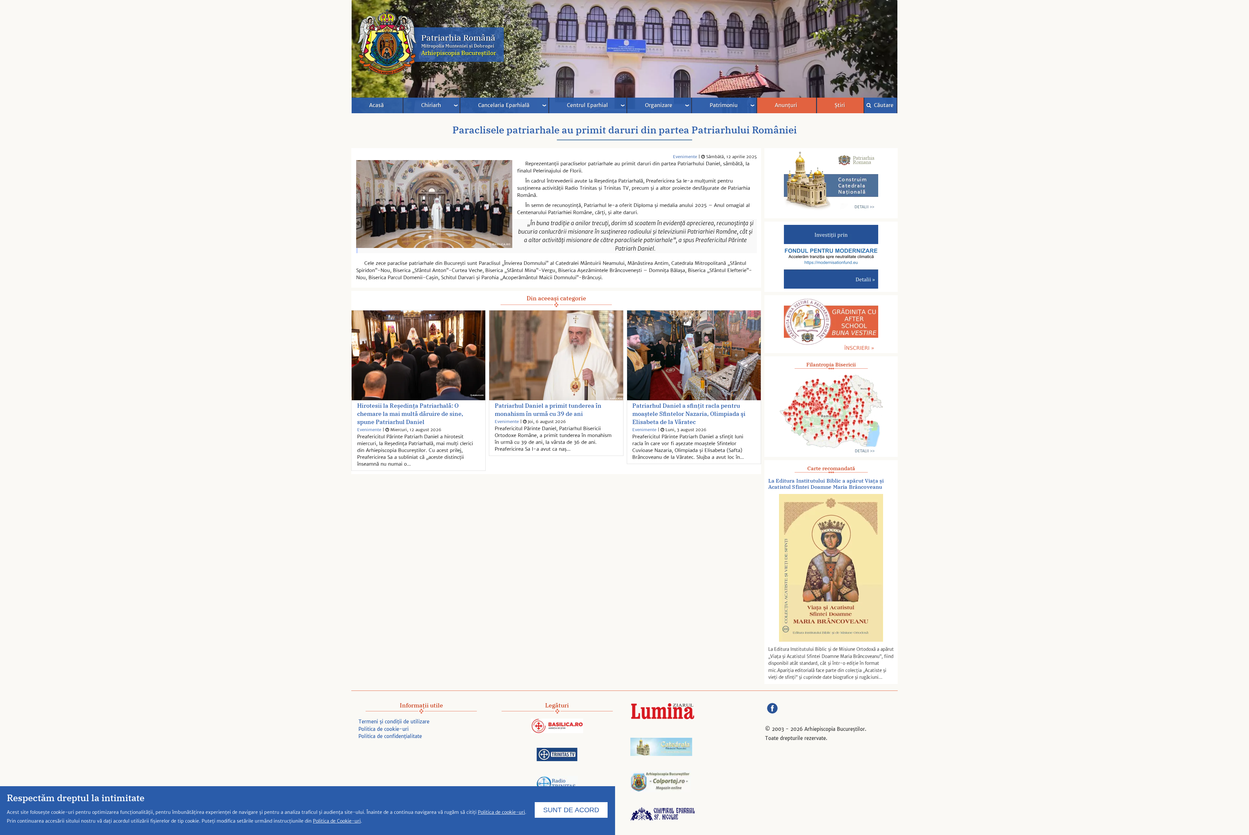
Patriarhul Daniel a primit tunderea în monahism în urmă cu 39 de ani (548, 410)
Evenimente (685, 156)
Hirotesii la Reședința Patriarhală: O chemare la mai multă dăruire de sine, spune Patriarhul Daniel (410, 414)
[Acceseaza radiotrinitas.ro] (557, 785)
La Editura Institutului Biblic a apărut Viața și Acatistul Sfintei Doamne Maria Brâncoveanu (826, 484)
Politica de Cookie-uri (337, 821)
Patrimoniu (724, 105)
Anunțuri (786, 105)
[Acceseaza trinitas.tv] (557, 755)
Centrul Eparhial (587, 105)
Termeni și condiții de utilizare (393, 722)
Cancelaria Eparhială (504, 105)
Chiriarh (431, 105)
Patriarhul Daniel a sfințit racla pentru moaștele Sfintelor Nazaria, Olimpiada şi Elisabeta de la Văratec (688, 414)
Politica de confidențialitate (390, 736)
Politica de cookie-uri (383, 729)
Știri (840, 105)
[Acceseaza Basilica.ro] (557, 727)
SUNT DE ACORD (571, 809)
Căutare (882, 105)
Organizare (658, 105)
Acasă (376, 105)
